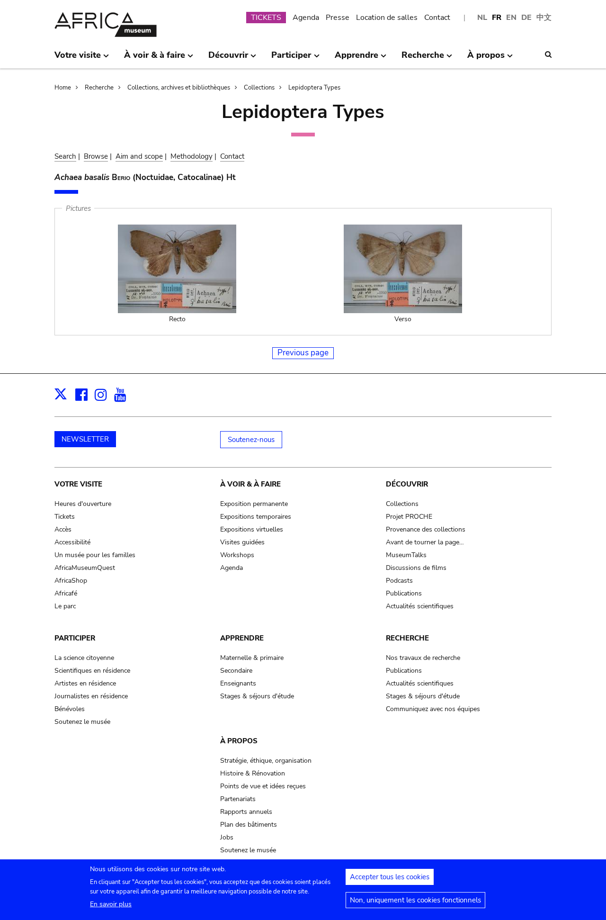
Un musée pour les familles (94, 554)
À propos (239, 741)
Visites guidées (242, 542)
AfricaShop (70, 580)
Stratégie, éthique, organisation (266, 760)
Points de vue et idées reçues (263, 786)
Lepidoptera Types (314, 87)
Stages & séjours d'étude (257, 696)
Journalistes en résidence (91, 696)
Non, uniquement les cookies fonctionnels (415, 900)
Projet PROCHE (409, 516)
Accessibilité (72, 542)
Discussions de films (416, 567)
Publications (404, 593)
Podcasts (399, 580)
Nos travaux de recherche (423, 657)
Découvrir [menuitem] (228, 58)
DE (526, 17)
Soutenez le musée (82, 721)
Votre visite (78, 484)
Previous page (303, 352)
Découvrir (407, 484)
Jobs (226, 837)
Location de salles (387, 17)
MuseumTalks (406, 554)
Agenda (306, 17)
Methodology (191, 156)
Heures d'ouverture (82, 503)
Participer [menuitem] (291, 58)
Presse (337, 17)
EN (511, 17)
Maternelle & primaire (252, 657)
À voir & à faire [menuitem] (154, 58)
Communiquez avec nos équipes (433, 708)
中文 (544, 17)
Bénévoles (69, 708)
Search (65, 156)
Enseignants (238, 683)
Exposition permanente (254, 503)
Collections (259, 87)
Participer (74, 638)
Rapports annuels (246, 811)
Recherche (99, 87)
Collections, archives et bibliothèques (178, 87)
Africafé (65, 593)
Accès (62, 529)
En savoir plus (111, 904)
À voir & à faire (250, 484)
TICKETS (266, 17)
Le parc (65, 606)
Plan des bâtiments (248, 824)
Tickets (64, 516)
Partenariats (238, 798)
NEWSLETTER (85, 439)
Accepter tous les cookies (389, 877)
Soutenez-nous (251, 439)
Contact (437, 17)
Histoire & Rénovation (252, 773)
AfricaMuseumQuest (84, 567)
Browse (96, 156)
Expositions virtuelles (251, 529)
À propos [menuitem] (486, 58)
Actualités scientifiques (420, 606)
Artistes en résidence (85, 683)
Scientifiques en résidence (92, 670)
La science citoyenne (84, 657)
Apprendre (242, 638)
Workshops (237, 554)
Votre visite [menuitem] (77, 58)
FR (496, 17)
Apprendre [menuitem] (356, 58)
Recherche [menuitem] (422, 58)
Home (62, 87)
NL (482, 17)
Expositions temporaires (255, 516)
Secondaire (236, 670)
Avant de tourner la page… (425, 542)
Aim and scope (139, 156)
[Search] (548, 54)
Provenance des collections (425, 529)
